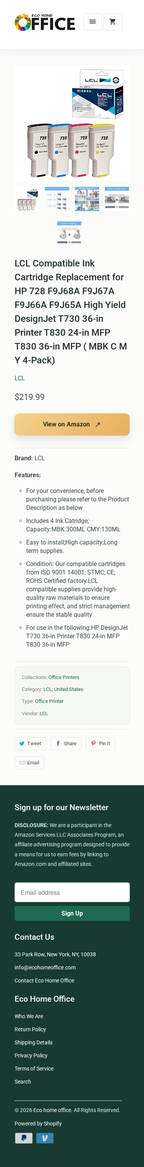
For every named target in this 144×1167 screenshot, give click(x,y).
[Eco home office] (45, 28)
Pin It (104, 743)
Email (33, 763)
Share (70, 743)
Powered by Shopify (38, 1123)
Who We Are (29, 1016)
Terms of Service (34, 1068)
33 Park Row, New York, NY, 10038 (55, 954)
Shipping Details (34, 1042)
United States (68, 689)
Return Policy (30, 1029)
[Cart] (112, 21)
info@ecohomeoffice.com (45, 967)
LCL (20, 378)
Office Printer (49, 701)
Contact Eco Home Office (44, 980)
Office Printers (63, 677)
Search (23, 1082)
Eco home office (52, 1110)
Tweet (34, 743)
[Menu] (92, 21)
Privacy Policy (31, 1055)
